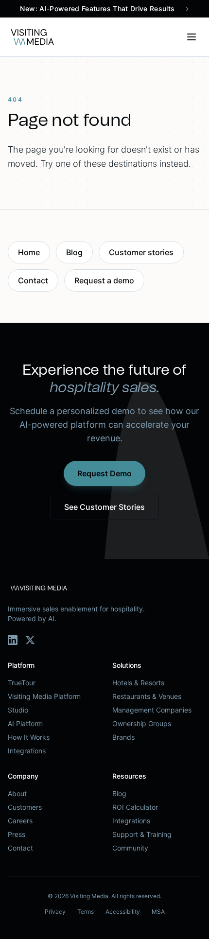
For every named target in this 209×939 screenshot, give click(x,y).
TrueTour (21, 682)
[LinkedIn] (12, 640)
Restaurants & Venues (146, 696)
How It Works (29, 737)
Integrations (27, 751)
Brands (123, 737)
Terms (85, 911)
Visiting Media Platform (44, 696)
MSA (158, 911)
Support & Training (142, 834)
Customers (25, 807)
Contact (33, 280)
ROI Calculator (135, 807)
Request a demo (104, 280)
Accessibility (122, 911)
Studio (18, 710)
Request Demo (104, 473)
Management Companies (152, 710)
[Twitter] (30, 640)
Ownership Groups (141, 723)
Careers (20, 821)
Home (29, 252)
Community (130, 848)
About (17, 793)
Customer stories (141, 252)
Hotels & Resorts (138, 682)
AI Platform (25, 723)
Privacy (55, 911)
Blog (74, 252)
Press (16, 834)
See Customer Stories (104, 507)
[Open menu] (191, 37)
